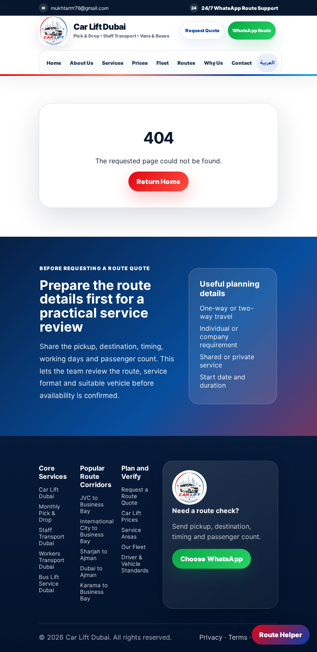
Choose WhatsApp (211, 559)
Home (54, 63)
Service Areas (131, 533)
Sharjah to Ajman (93, 554)
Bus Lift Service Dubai (49, 583)
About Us (81, 63)
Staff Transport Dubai (51, 536)
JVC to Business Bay (92, 504)
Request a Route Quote (134, 496)
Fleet (162, 63)
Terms (237, 637)
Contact (242, 63)
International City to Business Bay (97, 531)
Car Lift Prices (131, 516)
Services (112, 63)
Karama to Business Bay (94, 592)
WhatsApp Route (252, 30)
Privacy (210, 637)
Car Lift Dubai (49, 492)
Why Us (213, 63)
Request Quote (202, 30)
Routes (186, 63)
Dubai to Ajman (91, 571)
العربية (267, 62)
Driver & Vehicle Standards (135, 564)
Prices (140, 63)
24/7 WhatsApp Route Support (239, 8)
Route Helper (280, 635)
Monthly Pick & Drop (49, 513)
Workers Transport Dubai (51, 560)
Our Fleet (133, 547)
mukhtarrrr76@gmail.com (80, 8)
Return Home (158, 181)
